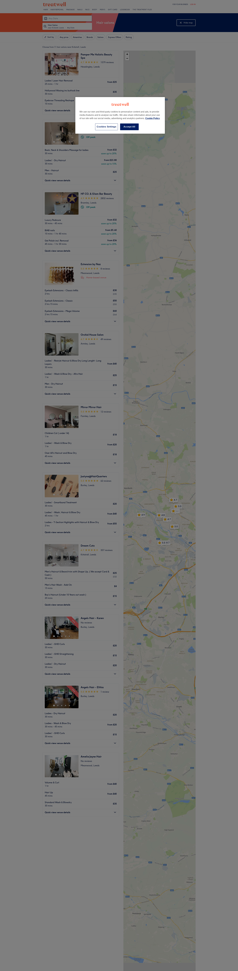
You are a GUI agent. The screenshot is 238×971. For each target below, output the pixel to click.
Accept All (129, 127)
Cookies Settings (106, 127)
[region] (120, 115)
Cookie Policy (152, 118)
